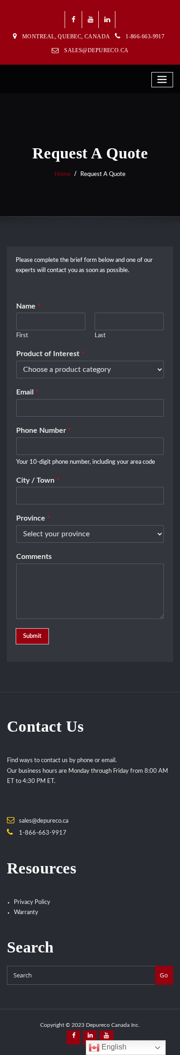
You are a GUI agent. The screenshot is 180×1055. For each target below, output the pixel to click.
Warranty (26, 912)
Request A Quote (103, 174)
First (22, 336)
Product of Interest (50, 354)
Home (62, 174)
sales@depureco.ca (96, 50)
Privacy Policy (32, 902)
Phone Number (43, 430)
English (113, 1047)
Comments (34, 556)
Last (100, 336)
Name (28, 306)
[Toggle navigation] (162, 79)
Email (27, 392)
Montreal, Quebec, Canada (66, 36)
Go (164, 975)
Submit (32, 636)
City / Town (38, 480)
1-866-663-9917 (42, 833)
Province (33, 518)
